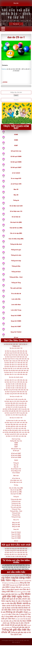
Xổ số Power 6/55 (16, 469)
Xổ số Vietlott (16, 473)
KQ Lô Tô (16, 520)
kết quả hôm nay (16, 151)
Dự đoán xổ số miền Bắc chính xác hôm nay (16, 608)
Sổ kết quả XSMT (16, 167)
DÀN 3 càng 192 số (13, 587)
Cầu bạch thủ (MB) (16, 222)
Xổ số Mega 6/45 (16, 471)
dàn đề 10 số (25, 591)
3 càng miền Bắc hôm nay (7, 575)
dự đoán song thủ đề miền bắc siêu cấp (16, 393)
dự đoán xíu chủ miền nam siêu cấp (16, 436)
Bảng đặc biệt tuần (14, 585)
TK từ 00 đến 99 (16, 293)
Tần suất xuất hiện (16, 288)
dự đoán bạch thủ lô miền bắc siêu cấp (16, 357)
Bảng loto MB (16, 526)
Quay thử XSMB (16, 315)
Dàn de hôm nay (18, 591)
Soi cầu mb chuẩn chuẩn (16, 377)
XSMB (16, 134)
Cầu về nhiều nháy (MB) (16, 239)
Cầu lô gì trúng (16, 439)
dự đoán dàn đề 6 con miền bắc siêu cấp (16, 364)
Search (16, 95)
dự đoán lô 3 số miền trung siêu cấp (16, 407)
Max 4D (16, 195)
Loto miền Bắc (16, 299)
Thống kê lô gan (16, 250)
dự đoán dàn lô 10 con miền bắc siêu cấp (16, 372)
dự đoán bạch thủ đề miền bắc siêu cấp (16, 353)
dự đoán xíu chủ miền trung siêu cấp (16, 415)
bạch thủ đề (8, 583)
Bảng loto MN (16, 524)
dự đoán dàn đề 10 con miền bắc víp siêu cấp (16, 368)
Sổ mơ (16, 337)
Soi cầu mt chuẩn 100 (16, 396)
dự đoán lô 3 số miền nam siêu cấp (16, 428)
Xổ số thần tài (16, 217)
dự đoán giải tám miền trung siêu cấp (16, 405)
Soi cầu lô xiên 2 (19, 623)
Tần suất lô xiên (16, 634)
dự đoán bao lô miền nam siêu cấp (16, 420)
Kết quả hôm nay (16, 448)
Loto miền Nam (16, 304)
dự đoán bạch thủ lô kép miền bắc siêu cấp (16, 355)
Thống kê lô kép (16, 261)
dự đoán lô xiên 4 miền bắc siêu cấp (16, 388)
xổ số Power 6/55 (16, 184)
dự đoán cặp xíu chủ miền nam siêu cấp (16, 422)
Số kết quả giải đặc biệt (18, 625)
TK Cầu (16, 485)
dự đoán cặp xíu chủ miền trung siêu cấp (16, 401)
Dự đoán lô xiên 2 (15, 601)
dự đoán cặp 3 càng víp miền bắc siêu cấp (16, 361)
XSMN (16, 140)
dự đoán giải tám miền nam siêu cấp (16, 426)
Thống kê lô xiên (16, 255)
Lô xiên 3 (9, 614)
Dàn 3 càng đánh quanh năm (12, 589)
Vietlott (16, 460)
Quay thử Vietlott (16, 332)
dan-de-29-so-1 (16, 37)
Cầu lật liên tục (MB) (16, 228)
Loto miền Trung (16, 310)
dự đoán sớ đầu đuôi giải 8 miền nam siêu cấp (16, 430)
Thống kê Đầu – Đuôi (16, 277)
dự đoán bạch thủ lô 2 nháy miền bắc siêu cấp (16, 359)
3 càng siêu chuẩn (18, 575)
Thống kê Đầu (16, 266)
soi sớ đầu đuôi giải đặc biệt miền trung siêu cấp (16, 411)
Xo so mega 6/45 (16, 178)
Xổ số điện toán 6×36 (16, 482)
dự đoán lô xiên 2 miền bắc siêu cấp (16, 384)
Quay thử (16, 529)
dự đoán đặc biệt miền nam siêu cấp (16, 424)
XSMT (16, 145)
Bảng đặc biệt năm (16, 583)
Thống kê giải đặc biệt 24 (21, 627)
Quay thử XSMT (16, 326)
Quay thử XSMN (16, 321)
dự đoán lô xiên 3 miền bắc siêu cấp (16, 386)
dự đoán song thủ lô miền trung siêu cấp (16, 413)
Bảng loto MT (16, 522)
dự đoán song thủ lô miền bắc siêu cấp (16, 391)
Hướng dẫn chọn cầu (16, 441)
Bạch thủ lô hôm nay (21, 580)
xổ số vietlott (16, 173)
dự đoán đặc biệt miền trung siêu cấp (16, 403)
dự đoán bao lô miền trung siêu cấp (16, 399)
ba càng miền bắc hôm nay (16, 579)
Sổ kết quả (16, 450)
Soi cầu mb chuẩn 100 (16, 348)
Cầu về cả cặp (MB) (16, 233)
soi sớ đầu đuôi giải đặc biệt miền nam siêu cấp (16, 432)
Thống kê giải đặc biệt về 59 (21, 632)
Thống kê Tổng (16, 283)
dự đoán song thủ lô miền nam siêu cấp (16, 434)
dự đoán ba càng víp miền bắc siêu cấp (16, 351)
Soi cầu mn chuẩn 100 (16, 418)
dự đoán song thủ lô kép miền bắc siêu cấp (16, 390)
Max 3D (16, 189)
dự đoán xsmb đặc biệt (13, 607)
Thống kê (16, 200)
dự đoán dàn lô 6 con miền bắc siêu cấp (16, 380)
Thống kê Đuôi (16, 272)
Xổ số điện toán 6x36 (16, 206)
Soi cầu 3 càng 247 (20, 614)
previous (4, 82)
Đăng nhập (16, 3)
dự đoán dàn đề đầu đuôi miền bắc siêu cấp (16, 370)
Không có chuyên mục (17, 611)
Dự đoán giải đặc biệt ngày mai (16, 595)
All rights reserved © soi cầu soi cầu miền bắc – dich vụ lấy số (16, 641)
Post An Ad (16, 24)
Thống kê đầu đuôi (16, 244)
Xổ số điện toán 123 (16, 211)
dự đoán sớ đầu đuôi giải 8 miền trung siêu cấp (16, 409)
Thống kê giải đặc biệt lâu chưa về (15, 631)
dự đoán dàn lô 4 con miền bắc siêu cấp (16, 374)
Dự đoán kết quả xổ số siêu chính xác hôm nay (15, 598)
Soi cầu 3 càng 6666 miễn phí (15, 615)
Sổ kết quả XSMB (16, 156)
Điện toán (16, 475)
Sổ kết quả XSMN (16, 162)
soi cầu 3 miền (19, 619)
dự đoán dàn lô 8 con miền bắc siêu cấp (16, 382)
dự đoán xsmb (20, 603)
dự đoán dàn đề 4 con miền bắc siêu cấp (16, 362)
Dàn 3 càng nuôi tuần (25, 587)
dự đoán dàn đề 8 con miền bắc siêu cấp (16, 366)
